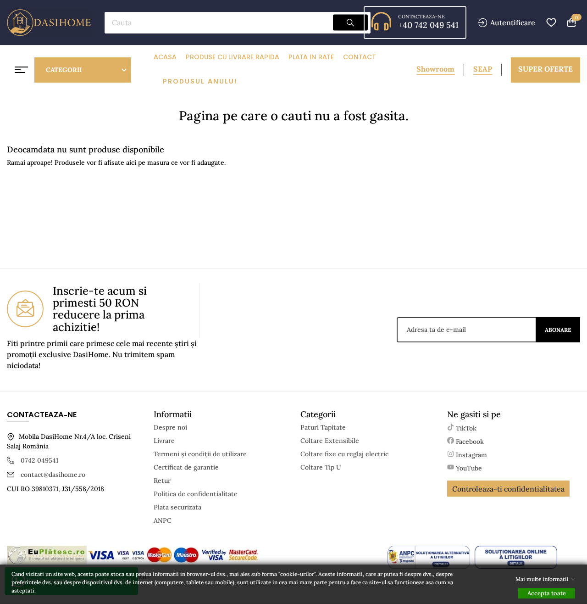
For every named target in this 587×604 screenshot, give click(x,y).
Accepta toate (546, 593)
